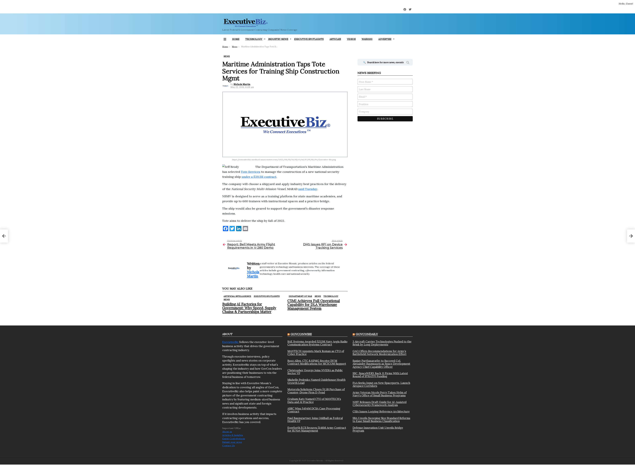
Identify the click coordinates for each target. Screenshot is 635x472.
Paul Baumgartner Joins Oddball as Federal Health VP (315, 420)
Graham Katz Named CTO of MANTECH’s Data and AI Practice (314, 400)
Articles (335, 39)
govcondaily (367, 334)
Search (407, 63)
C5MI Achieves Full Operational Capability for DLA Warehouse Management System (313, 305)
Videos (351, 39)
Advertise (384, 39)
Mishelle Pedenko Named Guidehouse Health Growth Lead (316, 381)
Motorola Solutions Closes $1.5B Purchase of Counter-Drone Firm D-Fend (316, 391)
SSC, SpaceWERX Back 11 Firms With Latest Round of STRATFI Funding (380, 375)
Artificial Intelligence (237, 296)
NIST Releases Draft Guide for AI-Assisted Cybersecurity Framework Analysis (379, 404)
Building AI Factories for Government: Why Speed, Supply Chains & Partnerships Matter (249, 308)
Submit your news (232, 442)
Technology (253, 39)
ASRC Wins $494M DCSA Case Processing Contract (313, 410)
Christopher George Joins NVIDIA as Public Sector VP (315, 372)
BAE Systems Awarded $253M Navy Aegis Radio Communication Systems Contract (317, 343)
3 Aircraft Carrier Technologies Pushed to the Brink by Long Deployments (382, 343)
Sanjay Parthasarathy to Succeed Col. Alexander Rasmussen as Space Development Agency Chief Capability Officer (381, 363)
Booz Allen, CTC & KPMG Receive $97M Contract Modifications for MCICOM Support (316, 362)
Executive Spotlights (309, 39)
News (227, 299)
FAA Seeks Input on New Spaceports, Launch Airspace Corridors (381, 384)
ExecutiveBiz (230, 342)
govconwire (301, 334)
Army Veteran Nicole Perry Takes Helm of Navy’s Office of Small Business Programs (380, 394)
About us (227, 431)
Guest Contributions (233, 438)
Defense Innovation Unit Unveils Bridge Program (378, 429)
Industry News (278, 39)
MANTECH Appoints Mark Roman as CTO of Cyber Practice (315, 353)
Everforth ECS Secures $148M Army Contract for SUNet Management (316, 429)
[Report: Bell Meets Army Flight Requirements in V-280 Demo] (4, 236)
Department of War (300, 296)
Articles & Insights (232, 435)
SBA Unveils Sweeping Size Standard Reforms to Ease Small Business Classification (381, 420)
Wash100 (367, 39)
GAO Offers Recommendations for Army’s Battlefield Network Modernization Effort (379, 353)
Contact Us (228, 445)
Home (235, 39)
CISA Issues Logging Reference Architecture (381, 411)
